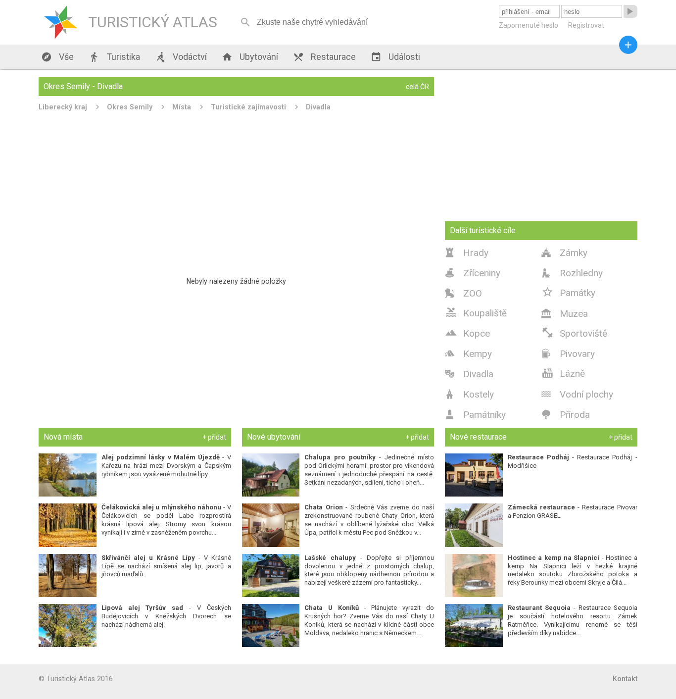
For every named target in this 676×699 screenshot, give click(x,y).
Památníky (475, 414)
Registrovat (586, 25)
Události (395, 56)
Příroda (565, 414)
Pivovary (568, 353)
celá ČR (417, 87)
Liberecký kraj (63, 107)
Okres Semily (129, 107)
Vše (57, 56)
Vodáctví (181, 56)
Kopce (467, 332)
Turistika (114, 56)
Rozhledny (572, 273)
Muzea (564, 313)
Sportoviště (574, 332)
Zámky (564, 252)
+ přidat (214, 437)
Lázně (563, 372)
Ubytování (250, 56)
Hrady (466, 252)
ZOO (463, 293)
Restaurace (324, 56)
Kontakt (625, 679)
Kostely (469, 394)
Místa (181, 107)
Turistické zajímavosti (248, 107)
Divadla (318, 107)
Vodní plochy (577, 394)
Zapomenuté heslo (528, 25)
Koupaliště (476, 312)
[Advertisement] (236, 190)
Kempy (468, 353)
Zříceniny (472, 273)
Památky (568, 292)
